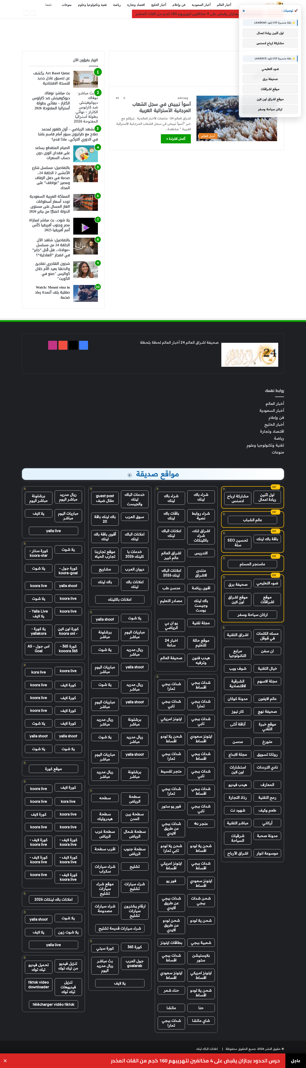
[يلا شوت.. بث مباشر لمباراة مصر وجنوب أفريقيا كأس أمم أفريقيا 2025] (85, 226)
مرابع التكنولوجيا (237, 653)
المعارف (267, 784)
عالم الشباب (252, 520)
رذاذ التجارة (238, 797)
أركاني (267, 823)
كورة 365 (135, 947)
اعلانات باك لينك (135, 584)
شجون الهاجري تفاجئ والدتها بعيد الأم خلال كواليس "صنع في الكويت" (52, 271)
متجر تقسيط (171, 771)
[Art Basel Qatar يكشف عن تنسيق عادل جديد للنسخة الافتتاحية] (85, 79)
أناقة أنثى (238, 724)
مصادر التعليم (171, 600)
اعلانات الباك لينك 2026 (171, 572)
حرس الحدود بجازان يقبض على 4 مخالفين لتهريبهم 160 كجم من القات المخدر (198, 13)
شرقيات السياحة (237, 838)
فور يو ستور (171, 806)
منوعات (67, 4)
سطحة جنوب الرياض (135, 851)
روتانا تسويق (267, 754)
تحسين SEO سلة (238, 542)
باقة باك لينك (267, 539)
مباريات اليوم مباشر (135, 634)
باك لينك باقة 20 (105, 519)
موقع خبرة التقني (267, 726)
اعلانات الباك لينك (171, 533)
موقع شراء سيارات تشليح (105, 888)
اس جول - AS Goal (39, 648)
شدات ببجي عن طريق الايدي (171, 828)
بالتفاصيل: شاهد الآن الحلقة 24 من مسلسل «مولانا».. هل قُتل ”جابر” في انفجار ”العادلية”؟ (51, 248)
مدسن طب (171, 588)
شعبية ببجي (201, 942)
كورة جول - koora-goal (68, 570)
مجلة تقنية (201, 623)
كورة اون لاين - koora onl (68, 631)
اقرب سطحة (105, 849)
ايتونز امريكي (171, 718)
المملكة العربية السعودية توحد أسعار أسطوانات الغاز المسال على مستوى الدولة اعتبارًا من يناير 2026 (49, 204)
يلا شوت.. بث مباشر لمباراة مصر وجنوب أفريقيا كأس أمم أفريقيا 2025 (49, 225)
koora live (38, 585)
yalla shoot (105, 619)
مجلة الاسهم (267, 681)
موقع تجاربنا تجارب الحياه (105, 554)
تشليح (135, 866)
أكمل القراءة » (175, 139)
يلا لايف (120, 983)
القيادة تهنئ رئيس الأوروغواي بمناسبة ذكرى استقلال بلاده (212, 1060)
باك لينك (105, 582)
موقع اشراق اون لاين (238, 599)
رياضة (117, 4)
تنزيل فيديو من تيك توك (68, 965)
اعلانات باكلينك (119, 599)
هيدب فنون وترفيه (201, 660)
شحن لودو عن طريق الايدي (171, 925)
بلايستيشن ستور (201, 957)
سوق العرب (134, 516)
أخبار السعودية (201, 4)
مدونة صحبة (267, 835)
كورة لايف (68, 685)
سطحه (105, 798)
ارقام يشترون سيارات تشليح (135, 911)
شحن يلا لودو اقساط (171, 738)
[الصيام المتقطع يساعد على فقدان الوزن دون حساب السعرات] (85, 153)
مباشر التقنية (237, 823)
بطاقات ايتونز (171, 942)
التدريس (201, 553)
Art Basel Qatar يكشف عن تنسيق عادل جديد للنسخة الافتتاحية (51, 78)
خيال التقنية (267, 668)
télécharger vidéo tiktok (53, 1004)
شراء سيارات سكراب (105, 868)
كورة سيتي (105, 948)
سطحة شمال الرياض (135, 833)
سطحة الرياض (134, 798)
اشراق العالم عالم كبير (171, 555)
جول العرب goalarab (135, 963)
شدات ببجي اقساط (201, 684)
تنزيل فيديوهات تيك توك (68, 987)
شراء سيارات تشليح (134, 886)
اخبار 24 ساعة (171, 642)
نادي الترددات (267, 767)
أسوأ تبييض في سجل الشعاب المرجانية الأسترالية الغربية (161, 107)
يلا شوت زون (68, 932)
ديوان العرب (134, 569)
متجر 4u (201, 823)
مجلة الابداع (237, 754)
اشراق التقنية (237, 634)
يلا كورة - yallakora (38, 631)
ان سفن (267, 651)
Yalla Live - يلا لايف (38, 613)
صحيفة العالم (171, 658)
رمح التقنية (267, 797)
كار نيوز (238, 711)
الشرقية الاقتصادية (237, 683)
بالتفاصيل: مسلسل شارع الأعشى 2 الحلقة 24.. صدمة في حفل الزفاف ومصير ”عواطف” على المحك (51, 177)
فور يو (171, 880)
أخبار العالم (224, 4)
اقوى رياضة (201, 588)
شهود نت (237, 810)
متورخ (267, 741)
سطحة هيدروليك (105, 816)
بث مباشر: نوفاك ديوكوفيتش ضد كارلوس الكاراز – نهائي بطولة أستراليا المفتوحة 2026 (51, 101)
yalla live (53, 531)
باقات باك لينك (171, 515)
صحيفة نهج (267, 711)
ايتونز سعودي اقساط (201, 738)
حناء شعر (171, 990)
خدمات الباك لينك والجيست (135, 499)
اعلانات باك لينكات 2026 (53, 899)
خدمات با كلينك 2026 (134, 554)
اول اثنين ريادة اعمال (267, 497)
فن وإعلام (178, 4)
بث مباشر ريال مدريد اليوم (105, 966)
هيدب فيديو (237, 784)
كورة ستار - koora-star (38, 553)
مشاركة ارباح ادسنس (238, 498)
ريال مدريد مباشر (134, 651)
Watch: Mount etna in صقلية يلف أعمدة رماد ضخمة (52, 292)
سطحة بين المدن (134, 816)
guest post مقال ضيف (105, 498)
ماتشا (171, 1007)
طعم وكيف (267, 810)
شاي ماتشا (201, 1020)
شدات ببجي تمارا (171, 686)
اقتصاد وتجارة (136, 4)
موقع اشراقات (267, 599)
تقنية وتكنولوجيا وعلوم (92, 4)
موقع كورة (53, 768)
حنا (201, 1007)
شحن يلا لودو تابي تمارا (171, 848)
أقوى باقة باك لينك (105, 536)
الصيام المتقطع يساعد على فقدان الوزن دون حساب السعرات (52, 152)
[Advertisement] (153, 33)
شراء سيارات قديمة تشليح (120, 928)
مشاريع (105, 569)
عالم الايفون (267, 698)
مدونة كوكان (238, 698)
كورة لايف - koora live (68, 842)
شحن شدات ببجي (201, 900)
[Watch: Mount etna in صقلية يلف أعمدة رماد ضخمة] (85, 293)
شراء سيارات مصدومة (105, 908)
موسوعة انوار (267, 853)
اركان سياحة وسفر (252, 614)
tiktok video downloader (38, 984)
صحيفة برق (238, 584)
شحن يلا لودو (201, 920)
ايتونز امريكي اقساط (171, 865)
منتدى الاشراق (201, 572)
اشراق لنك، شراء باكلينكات (201, 535)
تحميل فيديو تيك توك (38, 967)
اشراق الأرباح (237, 853)
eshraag (183, 98)
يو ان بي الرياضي (171, 625)
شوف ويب (237, 668)
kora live (38, 672)
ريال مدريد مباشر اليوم (68, 496)
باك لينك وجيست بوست (201, 605)
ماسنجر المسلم (252, 564)
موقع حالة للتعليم (201, 642)
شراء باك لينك (201, 496)
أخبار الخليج (158, 4)
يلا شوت (134, 618)
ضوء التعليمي (267, 583)
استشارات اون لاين (238, 769)
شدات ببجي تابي (171, 703)
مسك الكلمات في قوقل (267, 635)
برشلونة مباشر (105, 634)
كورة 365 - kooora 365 (68, 648)
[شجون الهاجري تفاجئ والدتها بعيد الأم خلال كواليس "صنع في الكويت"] (85, 269)
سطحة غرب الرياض (105, 833)
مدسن (238, 741)
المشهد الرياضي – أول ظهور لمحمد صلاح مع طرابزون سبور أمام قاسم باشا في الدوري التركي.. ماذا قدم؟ (68, 134)
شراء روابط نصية (201, 515)
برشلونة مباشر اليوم (38, 498)
